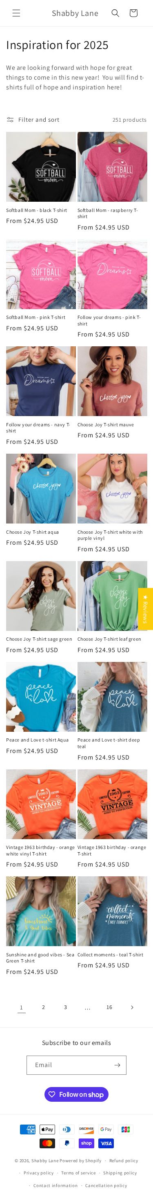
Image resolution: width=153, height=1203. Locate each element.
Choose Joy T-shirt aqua (32, 532)
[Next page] (132, 1007)
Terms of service (78, 1173)
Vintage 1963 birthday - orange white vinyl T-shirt (40, 850)
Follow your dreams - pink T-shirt (109, 320)
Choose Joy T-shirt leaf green (110, 639)
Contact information (55, 1185)
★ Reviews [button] (145, 609)
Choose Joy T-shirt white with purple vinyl (110, 535)
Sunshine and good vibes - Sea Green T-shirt (40, 957)
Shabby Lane (45, 1160)
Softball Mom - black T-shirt (36, 210)
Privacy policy (39, 1173)
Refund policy (123, 1160)
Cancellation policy (106, 1185)
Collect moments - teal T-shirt (111, 954)
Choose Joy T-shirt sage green (39, 639)
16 (109, 1007)
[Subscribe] (117, 1065)
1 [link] (21, 1007)
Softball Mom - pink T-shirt (35, 317)
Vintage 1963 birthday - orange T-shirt (112, 850)
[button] (16, 13)
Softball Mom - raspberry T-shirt (108, 213)
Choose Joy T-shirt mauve (106, 424)
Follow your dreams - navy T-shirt (38, 427)
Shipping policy (120, 1173)
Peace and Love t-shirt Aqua (37, 740)
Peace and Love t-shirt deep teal (109, 743)
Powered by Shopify (81, 1160)
